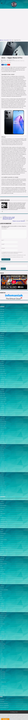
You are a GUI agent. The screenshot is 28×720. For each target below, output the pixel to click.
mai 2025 (2, 339)
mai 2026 (2, 315)
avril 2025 (2, 341)
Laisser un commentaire (7, 62)
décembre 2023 (3, 373)
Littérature (2, 585)
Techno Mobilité (3, 665)
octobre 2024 (2, 353)
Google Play (2, 569)
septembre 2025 (3, 331)
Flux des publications (4, 703)
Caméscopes (2, 519)
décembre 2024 (3, 349)
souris (1, 649)
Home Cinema (2, 573)
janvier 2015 (2, 437)
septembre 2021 (3, 427)
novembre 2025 (3, 327)
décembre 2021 (3, 421)
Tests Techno (6, 40)
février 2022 (2, 417)
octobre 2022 (2, 401)
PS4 (1, 635)
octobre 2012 (2, 465)
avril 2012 (2, 477)
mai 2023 (2, 387)
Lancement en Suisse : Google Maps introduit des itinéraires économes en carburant (9, 218)
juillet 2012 (2, 471)
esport (1, 553)
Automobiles (2, 513)
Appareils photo (3, 505)
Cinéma (1, 529)
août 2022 (2, 405)
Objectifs (2, 619)
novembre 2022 (3, 399)
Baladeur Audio (3, 517)
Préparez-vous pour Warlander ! (19, 221)
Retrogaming (2, 643)
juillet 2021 (2, 431)
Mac (1, 591)
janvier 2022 (2, 419)
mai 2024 (2, 363)
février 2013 (2, 457)
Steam (1, 655)
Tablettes (2, 659)
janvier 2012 (2, 483)
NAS (1, 607)
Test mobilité (2, 671)
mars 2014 (2, 441)
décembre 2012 (3, 461)
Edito (1, 545)
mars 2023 (2, 391)
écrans (1, 543)
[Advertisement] (14, 24)
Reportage (2, 639)
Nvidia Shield (2, 617)
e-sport (1, 541)
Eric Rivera (4, 59)
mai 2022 (2, 411)
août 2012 (2, 469)
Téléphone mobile (12, 60)
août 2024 (2, 357)
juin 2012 (2, 473)
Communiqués (3, 533)
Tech (1, 661)
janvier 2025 (2, 347)
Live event (2, 587)
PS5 (1, 637)
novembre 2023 (3, 375)
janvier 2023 (2, 395)
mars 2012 (2, 479)
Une (2, 61)
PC (0, 627)
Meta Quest (2, 599)
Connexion (2, 701)
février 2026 (2, 321)
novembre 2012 (3, 463)
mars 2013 (2, 455)
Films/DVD (2, 559)
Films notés (2, 557)
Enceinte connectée (3, 549)
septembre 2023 (3, 379)
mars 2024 (2, 367)
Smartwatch (2, 647)
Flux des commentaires (4, 705)
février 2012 (2, 481)
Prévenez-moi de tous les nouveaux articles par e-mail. (13, 256)
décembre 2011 (3, 485)
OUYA (1, 625)
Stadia (1, 653)
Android (1, 501)
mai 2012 (2, 475)
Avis (10, 40)
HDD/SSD (2, 571)
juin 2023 (2, 385)
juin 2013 (2, 451)
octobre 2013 (2, 447)
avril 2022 (2, 413)
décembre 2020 (3, 435)
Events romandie (3, 555)
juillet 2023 (2, 383)
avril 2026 (2, 317)
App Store (2, 503)
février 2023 (2, 393)
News (5, 60)
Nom (2, 240)
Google (1, 567)
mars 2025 (2, 343)
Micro (1, 601)
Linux (1, 583)
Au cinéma (2, 509)
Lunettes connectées (4, 589)
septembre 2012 (3, 467)
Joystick (1, 579)
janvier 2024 (2, 371)
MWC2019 (2, 605)
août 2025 (2, 333)
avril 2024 (2, 365)
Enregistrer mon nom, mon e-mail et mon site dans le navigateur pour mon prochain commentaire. (11, 253)
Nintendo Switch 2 (3, 615)
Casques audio (3, 523)
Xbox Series (2, 694)
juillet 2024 (2, 359)
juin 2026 (2, 313)
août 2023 (2, 381)
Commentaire (4, 228)
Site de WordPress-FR (4, 707)
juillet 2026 (2, 311)
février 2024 (2, 369)
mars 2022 (2, 415)
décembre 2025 (3, 325)
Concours (2, 535)
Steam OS (2, 657)
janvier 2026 (2, 323)
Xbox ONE (2, 692)
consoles (2, 537)
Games (1, 561)
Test (1, 669)
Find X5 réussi (7, 67)
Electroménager (3, 547)
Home (2, 40)
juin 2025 (2, 337)
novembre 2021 (3, 423)
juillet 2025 (2, 335)
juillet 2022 (2, 407)
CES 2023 (2, 527)
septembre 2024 (3, 355)
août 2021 (2, 429)
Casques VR (2, 525)
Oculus (1, 621)
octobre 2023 (2, 377)
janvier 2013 (2, 459)
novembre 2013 (3, 445)
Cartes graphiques (3, 521)
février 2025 (2, 345)
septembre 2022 (3, 403)
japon (1, 577)
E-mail (2, 244)
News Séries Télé (3, 611)
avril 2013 (2, 453)
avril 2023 (2, 389)
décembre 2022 (3, 397)
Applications (2, 507)
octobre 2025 (2, 329)
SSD (1, 651)
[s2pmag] (14, 4)
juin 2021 (2, 433)
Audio (1, 511)
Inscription (2, 699)
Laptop (1, 581)
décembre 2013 (3, 443)
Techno (8, 60)
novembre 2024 (3, 351)
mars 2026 (2, 319)
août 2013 (2, 449)
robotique (2, 645)
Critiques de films (3, 539)
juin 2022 (2, 409)
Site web (3, 248)
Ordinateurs (2, 623)
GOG (1, 565)
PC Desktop (2, 631)
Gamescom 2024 (3, 563)
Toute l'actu (22, 60)
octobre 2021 (2, 425)
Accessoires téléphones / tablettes (6, 499)
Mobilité (1, 603)
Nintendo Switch (3, 613)
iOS (1, 575)
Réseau (1, 641)
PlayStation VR (2, 633)
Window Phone (3, 688)
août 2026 (2, 309)
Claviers (1, 531)
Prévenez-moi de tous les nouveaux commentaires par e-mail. (14, 255)
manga (1, 597)
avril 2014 (2, 439)
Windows (2, 690)
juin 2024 (2, 361)
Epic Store (2, 551)
